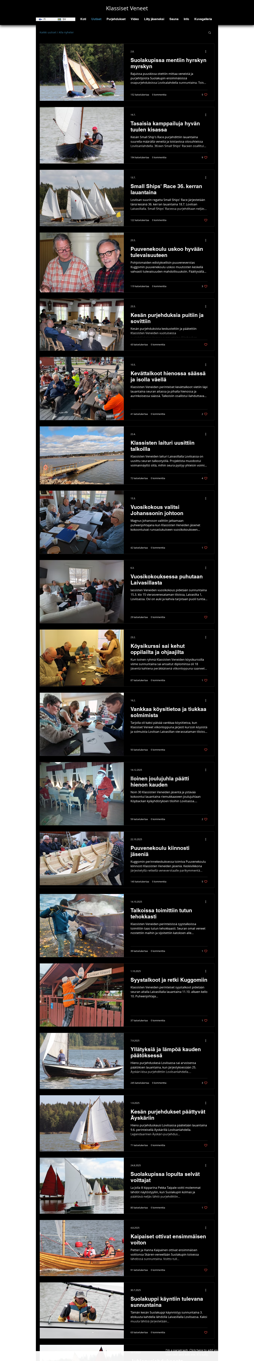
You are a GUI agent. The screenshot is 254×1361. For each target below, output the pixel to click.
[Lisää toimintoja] (207, 51)
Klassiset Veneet (127, 8)
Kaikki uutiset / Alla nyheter (57, 32)
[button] (116, 19)
